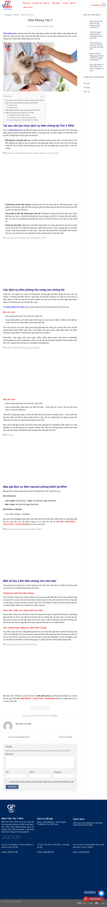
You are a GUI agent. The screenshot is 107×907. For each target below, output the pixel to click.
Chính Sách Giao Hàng (81, 823)
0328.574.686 (12, 852)
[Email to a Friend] (40, 708)
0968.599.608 (48, 852)
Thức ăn (86, 91)
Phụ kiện (86, 83)
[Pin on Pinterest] (44, 708)
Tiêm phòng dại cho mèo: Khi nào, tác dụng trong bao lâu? (97, 46)
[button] (41, 97)
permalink (55, 716)
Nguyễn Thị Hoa (48, 26)
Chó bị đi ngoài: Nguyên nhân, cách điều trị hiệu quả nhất (96, 35)
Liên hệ (72, 3)
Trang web (57, 772)
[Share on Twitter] (36, 708)
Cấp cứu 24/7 (27, 7)
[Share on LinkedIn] (48, 708)
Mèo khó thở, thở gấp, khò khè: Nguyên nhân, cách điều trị (96, 24)
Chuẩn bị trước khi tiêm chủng (19, 115)
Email (32, 772)
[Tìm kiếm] (84, 5)
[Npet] (10, 5)
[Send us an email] (11, 837)
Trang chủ (26, 3)
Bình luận (10, 754)
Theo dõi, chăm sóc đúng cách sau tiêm (23, 117)
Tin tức (66, 3)
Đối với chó (13, 105)
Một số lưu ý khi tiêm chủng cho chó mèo (20, 113)
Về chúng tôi (37, 3)
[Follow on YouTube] (18, 837)
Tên (7, 772)
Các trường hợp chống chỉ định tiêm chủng (24, 120)
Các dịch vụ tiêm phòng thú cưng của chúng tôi (22, 103)
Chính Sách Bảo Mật (84, 825)
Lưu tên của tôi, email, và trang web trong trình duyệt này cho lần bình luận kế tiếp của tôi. (41, 782)
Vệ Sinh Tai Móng (65, 737)
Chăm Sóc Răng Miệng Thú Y (19, 737)
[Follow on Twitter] (7, 837)
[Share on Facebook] (32, 708)
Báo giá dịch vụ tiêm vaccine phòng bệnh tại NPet (23, 110)
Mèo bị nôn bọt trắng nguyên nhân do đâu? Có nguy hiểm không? (97, 57)
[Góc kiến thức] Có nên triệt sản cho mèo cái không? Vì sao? (97, 68)
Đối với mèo (13, 107)
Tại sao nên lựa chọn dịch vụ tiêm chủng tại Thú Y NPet (25, 100)
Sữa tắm (86, 87)
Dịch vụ (46, 3)
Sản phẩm (56, 3)
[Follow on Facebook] (3, 837)
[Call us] (15, 837)
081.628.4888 (84, 852)
